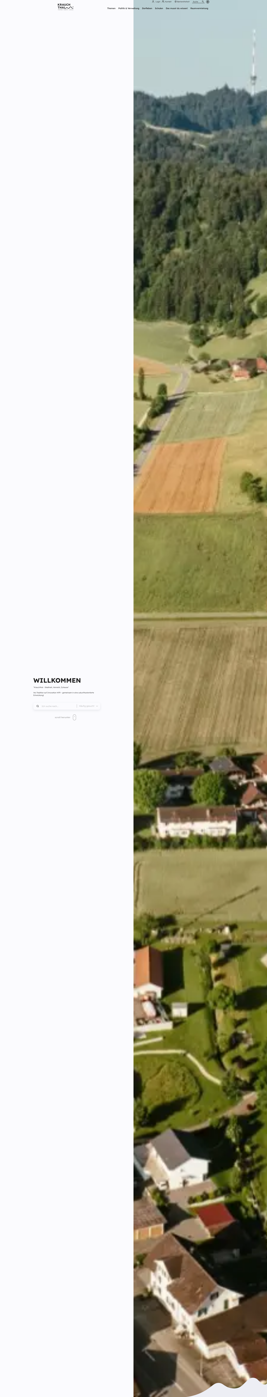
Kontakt (168, 2)
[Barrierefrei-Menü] (207, 1)
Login (158, 2)
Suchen (203, 1)
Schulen (159, 8)
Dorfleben (147, 8)
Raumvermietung (199, 8)
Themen (111, 8)
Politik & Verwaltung (128, 8)
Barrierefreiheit (183, 2)
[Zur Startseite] (65, 7)
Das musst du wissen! (177, 8)
